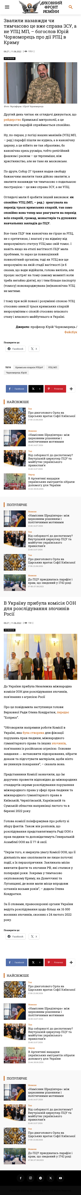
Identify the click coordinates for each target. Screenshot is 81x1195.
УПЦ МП (52, 367)
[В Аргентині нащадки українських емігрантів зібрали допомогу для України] (15, 481)
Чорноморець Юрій (16, 372)
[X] (50, 1178)
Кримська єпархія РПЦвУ (29, 367)
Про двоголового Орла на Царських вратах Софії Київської (51, 414)
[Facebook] (20, 1178)
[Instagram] (30, 1178)
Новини (10, 58)
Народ (31, 474)
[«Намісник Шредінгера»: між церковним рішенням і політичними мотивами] (15, 438)
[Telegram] (40, 1178)
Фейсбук (70, 332)
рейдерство (12, 119)
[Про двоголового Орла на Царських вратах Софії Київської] (15, 416)
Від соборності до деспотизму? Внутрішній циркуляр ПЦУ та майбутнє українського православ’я (50, 460)
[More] (71, 389)
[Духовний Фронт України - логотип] (40, 7)
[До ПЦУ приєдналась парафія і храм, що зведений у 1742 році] (15, 582)
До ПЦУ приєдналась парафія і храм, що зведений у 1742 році (50, 581)
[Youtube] (60, 1178)
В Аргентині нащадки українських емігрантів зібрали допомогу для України (51, 481)
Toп (30, 409)
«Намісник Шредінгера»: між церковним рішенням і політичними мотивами (49, 438)
